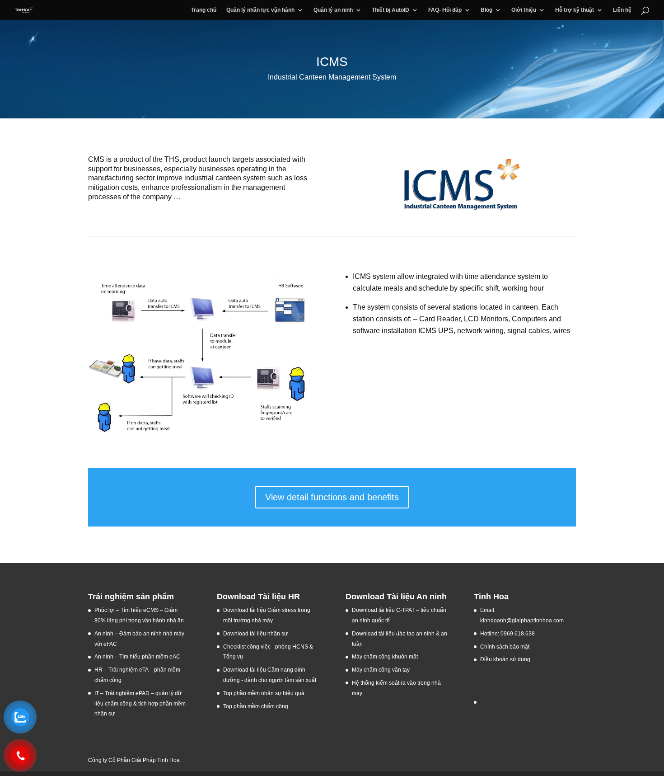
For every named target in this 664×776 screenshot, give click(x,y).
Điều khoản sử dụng (505, 659)
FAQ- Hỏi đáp (445, 10)
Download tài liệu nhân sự (255, 633)
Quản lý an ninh (333, 10)
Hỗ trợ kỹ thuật (574, 10)
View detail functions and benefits (332, 497)
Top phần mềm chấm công (255, 706)
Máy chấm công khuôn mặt (385, 657)
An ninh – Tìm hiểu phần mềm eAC (138, 657)
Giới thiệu (523, 10)
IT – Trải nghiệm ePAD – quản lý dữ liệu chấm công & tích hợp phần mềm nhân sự (140, 703)
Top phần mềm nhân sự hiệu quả (263, 693)
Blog (486, 10)
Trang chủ (203, 10)
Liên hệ (622, 10)
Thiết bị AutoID (390, 10)
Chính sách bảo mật (504, 647)
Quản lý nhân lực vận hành (260, 10)
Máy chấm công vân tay (381, 670)
